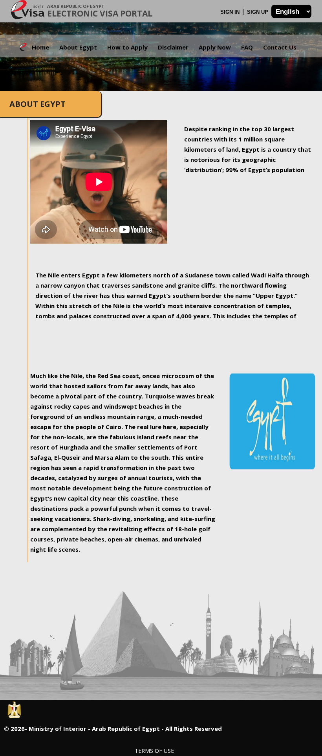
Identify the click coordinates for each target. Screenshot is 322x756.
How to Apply (127, 47)
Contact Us (279, 47)
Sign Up (258, 12)
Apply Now (215, 47)
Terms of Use (154, 750)
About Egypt (78, 47)
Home (40, 47)
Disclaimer (173, 47)
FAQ (247, 47)
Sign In (230, 12)
